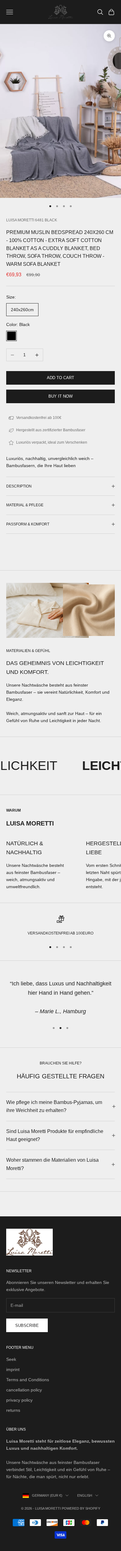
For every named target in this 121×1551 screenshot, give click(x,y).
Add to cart (60, 377)
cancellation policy (24, 1389)
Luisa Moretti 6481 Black (31, 220)
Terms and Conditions (27, 1379)
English (84, 1495)
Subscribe (27, 1325)
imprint (13, 1369)
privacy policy (19, 1400)
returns (13, 1410)
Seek (11, 1359)
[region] (60, 925)
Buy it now (60, 396)
